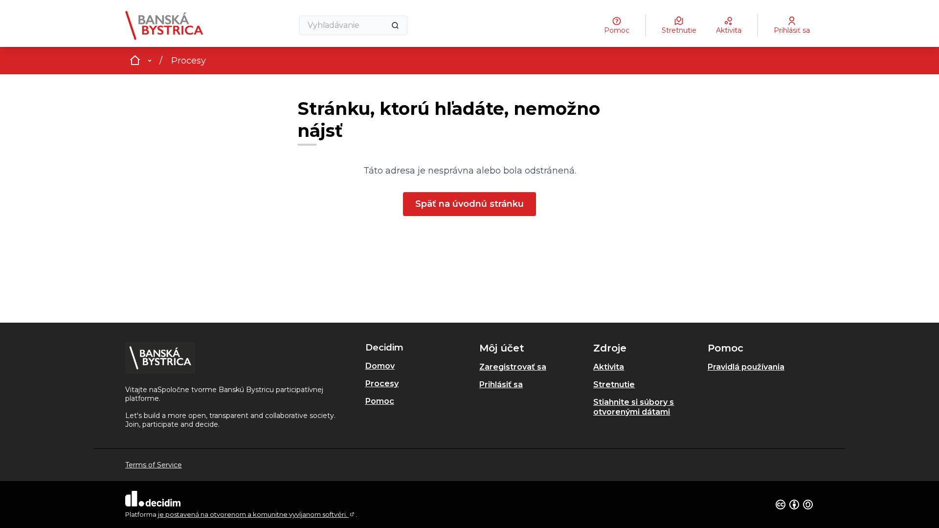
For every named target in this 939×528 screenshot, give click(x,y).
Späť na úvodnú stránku (469, 203)
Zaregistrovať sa (512, 367)
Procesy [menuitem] (382, 383)
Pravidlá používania (746, 367)
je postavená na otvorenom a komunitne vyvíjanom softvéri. (257, 514)
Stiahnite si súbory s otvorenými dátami (633, 407)
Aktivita (608, 367)
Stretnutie (614, 384)
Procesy (188, 60)
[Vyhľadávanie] (395, 25)
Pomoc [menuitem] (379, 401)
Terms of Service (153, 465)
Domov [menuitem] (380, 366)
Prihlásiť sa (501, 384)
